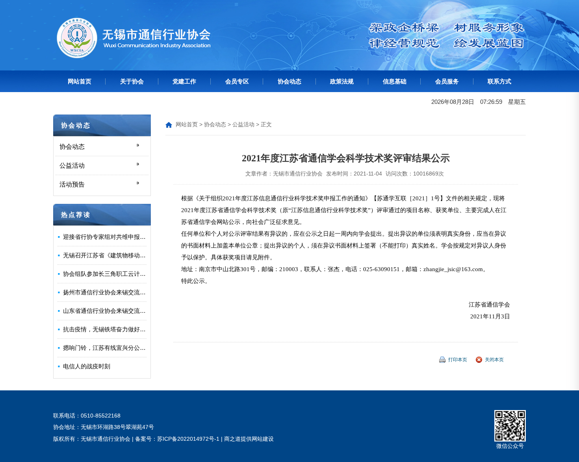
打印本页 (457, 359)
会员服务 (447, 81)
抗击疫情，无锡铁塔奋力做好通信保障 (113, 329)
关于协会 (132, 81)
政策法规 (342, 81)
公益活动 (72, 165)
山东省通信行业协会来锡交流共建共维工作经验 (125, 310)
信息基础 (394, 81)
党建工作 (184, 81)
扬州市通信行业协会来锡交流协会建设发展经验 (125, 292)
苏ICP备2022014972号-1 (188, 439)
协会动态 (289, 81)
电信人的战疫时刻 (86, 366)
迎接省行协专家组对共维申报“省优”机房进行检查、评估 (136, 236)
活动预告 (72, 184)
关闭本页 (494, 359)
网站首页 (79, 81)
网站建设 (263, 439)
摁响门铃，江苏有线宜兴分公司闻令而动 (116, 347)
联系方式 (499, 81)
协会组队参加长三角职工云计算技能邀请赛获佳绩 (128, 273)
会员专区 (237, 81)
